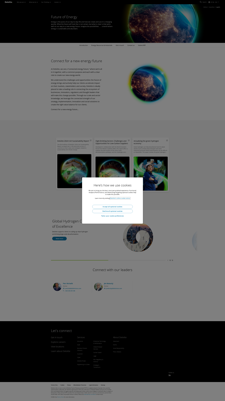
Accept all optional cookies (112, 207)
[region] (112, 200)
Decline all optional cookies (112, 211)
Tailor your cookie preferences (112, 216)
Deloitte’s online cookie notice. (120, 198)
